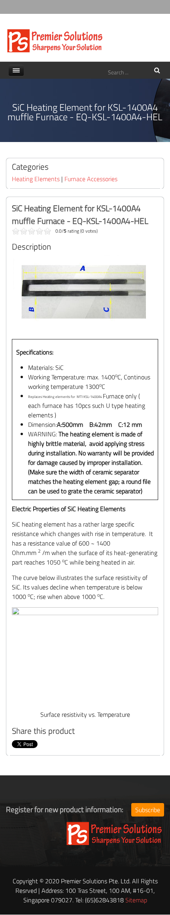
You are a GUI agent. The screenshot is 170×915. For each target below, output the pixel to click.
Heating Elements (36, 179)
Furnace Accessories (90, 179)
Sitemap (136, 900)
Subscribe (147, 810)
